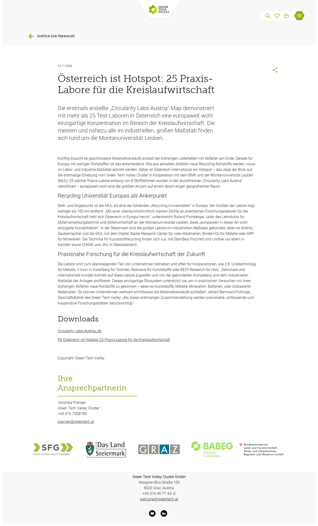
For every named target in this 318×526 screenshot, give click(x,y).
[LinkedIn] (165, 513)
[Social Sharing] (275, 71)
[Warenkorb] (286, 15)
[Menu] (299, 16)
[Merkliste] (277, 15)
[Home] (159, 10)
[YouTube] (153, 513)
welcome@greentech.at (159, 499)
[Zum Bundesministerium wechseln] (261, 449)
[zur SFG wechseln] (53, 449)
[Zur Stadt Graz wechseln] (159, 449)
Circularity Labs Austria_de (79, 331)
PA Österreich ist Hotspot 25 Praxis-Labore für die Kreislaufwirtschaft (114, 339)
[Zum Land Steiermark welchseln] (106, 449)
